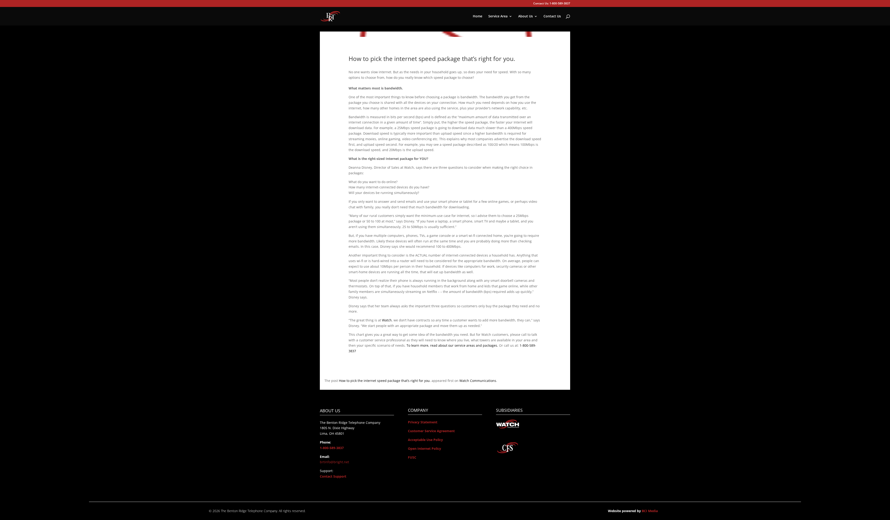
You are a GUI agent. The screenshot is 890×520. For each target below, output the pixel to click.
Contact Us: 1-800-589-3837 (551, 3)
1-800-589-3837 (332, 448)
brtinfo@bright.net (334, 462)
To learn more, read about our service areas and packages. (452, 345)
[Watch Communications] (507, 427)
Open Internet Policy (424, 448)
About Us (525, 16)
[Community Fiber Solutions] (507, 452)
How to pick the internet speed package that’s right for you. (385, 380)
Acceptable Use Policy (425, 440)
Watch (387, 320)
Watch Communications (477, 380)
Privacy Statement (422, 422)
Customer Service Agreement (431, 431)
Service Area (498, 16)
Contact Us (552, 16)
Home (477, 16)
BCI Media (650, 511)
